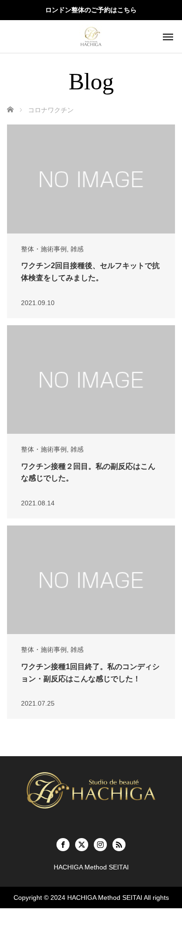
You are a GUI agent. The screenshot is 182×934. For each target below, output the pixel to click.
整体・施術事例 (44, 249)
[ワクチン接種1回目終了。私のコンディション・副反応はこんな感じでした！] (91, 579)
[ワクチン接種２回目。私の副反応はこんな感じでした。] (91, 379)
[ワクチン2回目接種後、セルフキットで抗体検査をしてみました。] (91, 178)
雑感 (77, 249)
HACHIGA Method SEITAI (104, 897)
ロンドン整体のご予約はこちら (91, 10)
